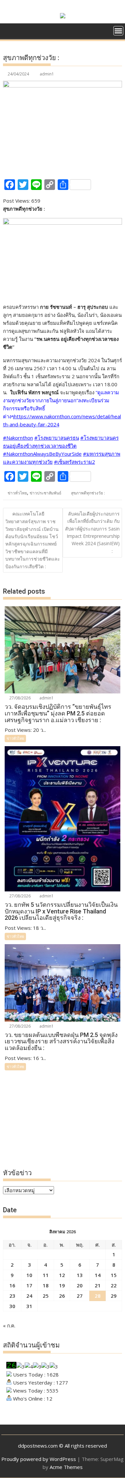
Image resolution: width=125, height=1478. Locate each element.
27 (80, 1295)
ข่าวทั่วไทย (17, 493)
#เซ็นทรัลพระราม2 (74, 461)
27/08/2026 (19, 698)
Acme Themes (66, 1467)
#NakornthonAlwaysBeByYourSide (42, 453)
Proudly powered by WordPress (38, 1459)
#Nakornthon (18, 437)
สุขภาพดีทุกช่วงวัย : (88, 493)
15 (114, 1275)
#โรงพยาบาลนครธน (56, 437)
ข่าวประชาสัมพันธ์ (45, 493)
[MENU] (118, 30)
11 (46, 1275)
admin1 (47, 74)
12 (62, 1275)
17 (29, 1285)
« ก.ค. (9, 1325)
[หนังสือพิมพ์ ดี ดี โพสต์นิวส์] (9, 30)
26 (62, 1295)
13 (80, 1275)
